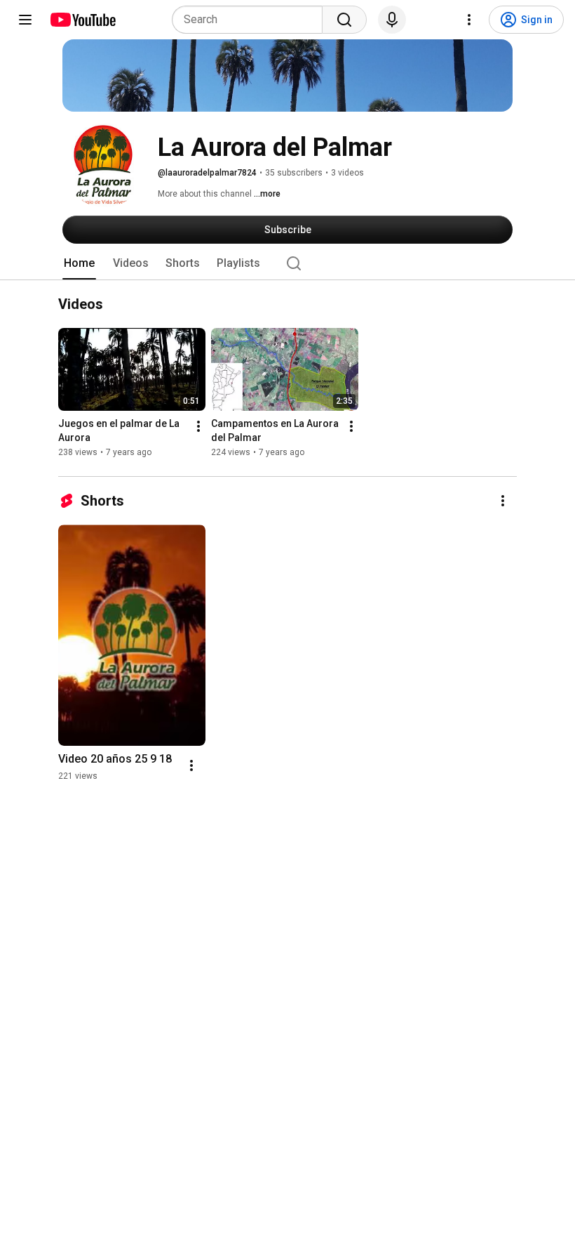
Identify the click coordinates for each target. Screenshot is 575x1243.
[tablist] (287, 263)
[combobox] (251, 19)
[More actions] (198, 427)
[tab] (79, 263)
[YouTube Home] (82, 19)
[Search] (344, 20)
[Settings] (469, 19)
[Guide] (25, 19)
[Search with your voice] (392, 20)
